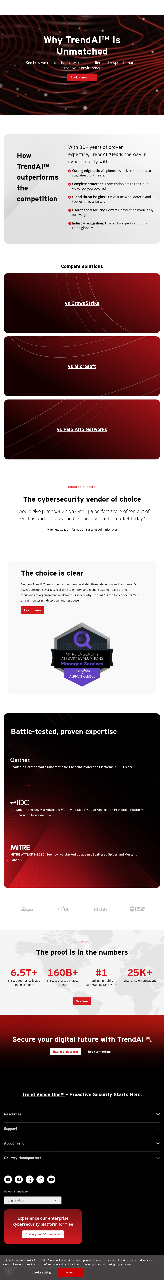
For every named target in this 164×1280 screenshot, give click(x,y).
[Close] (157, 1261)
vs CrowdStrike (82, 303)
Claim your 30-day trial (41, 1233)
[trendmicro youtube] (51, 1179)
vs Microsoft (82, 366)
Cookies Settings (42, 1272)
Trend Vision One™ (43, 1094)
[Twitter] (30, 1179)
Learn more (31, 609)
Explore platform (64, 1050)
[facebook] (19, 1179)
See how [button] (82, 1001)
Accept (70, 1272)
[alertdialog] (82, 1267)
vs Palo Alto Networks (82, 429)
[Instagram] (40, 1179)
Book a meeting (82, 77)
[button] (33, 1200)
